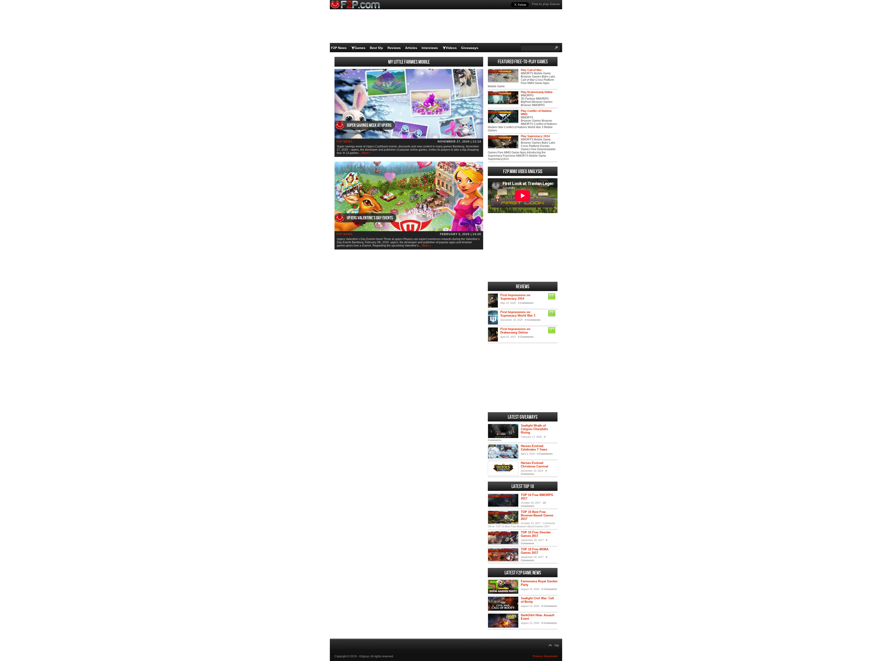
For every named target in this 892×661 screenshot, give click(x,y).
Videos (451, 48)
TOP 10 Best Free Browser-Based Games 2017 (537, 515)
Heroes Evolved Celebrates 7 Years (534, 447)
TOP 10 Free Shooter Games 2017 (536, 534)
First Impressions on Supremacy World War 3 (517, 313)
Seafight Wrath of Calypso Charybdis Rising (534, 429)
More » (366, 153)
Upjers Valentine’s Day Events (370, 218)
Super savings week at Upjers (369, 125)
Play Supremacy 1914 (535, 136)
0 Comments (533, 319)
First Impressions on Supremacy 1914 (515, 296)
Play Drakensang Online (537, 92)
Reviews (394, 48)
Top (556, 645)
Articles (411, 48)
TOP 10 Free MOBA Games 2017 (534, 551)
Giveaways (469, 48)
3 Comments (526, 302)
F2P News (339, 48)
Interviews (430, 48)
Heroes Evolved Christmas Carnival (534, 464)
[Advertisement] (523, 247)
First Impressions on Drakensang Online (515, 330)
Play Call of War (531, 70)
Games (359, 48)
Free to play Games (546, 4)
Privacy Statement (545, 656)
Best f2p (376, 48)
